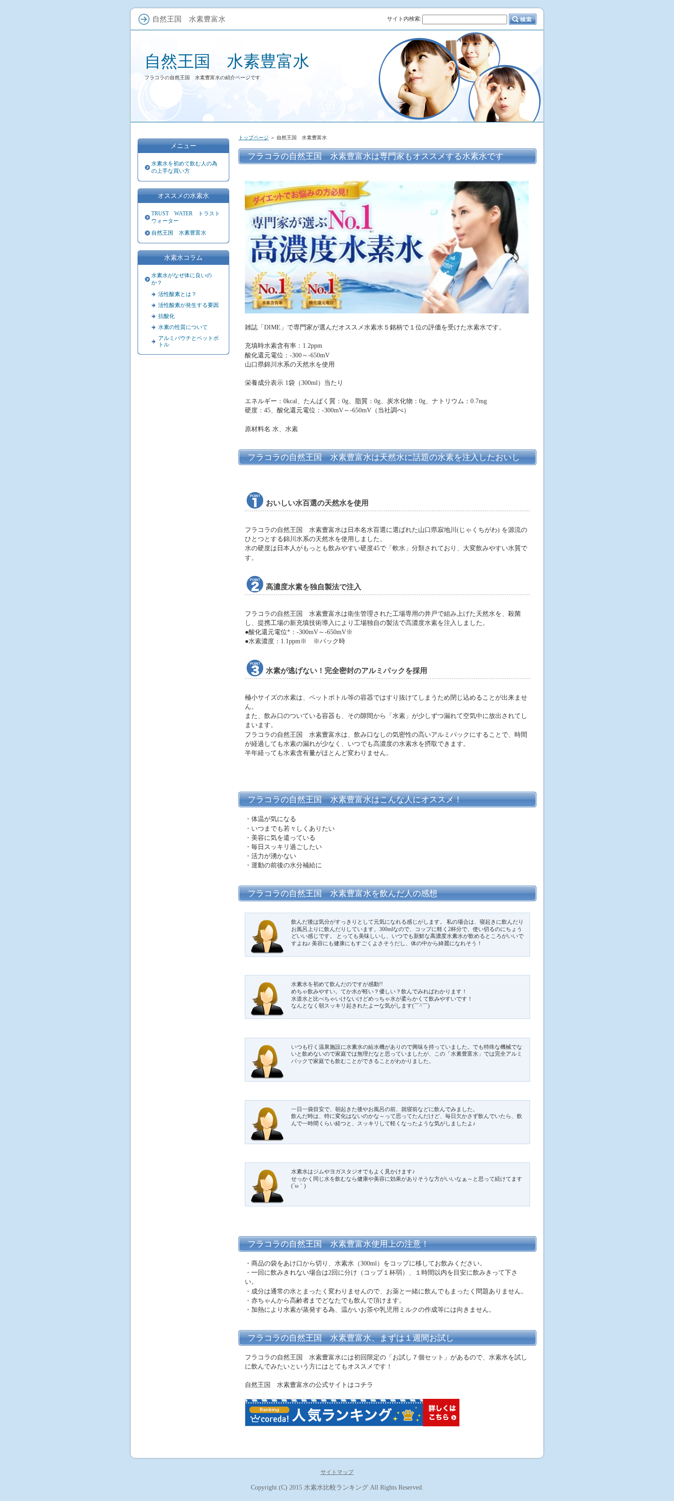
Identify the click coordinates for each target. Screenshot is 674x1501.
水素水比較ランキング (336, 1487)
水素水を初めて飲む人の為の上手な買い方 (184, 167)
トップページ (253, 137)
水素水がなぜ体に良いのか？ (181, 279)
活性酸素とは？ (177, 294)
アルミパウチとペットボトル (188, 341)
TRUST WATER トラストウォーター (185, 217)
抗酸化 (166, 316)
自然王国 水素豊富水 (226, 61)
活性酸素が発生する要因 (188, 305)
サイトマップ (337, 1472)
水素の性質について (183, 327)
